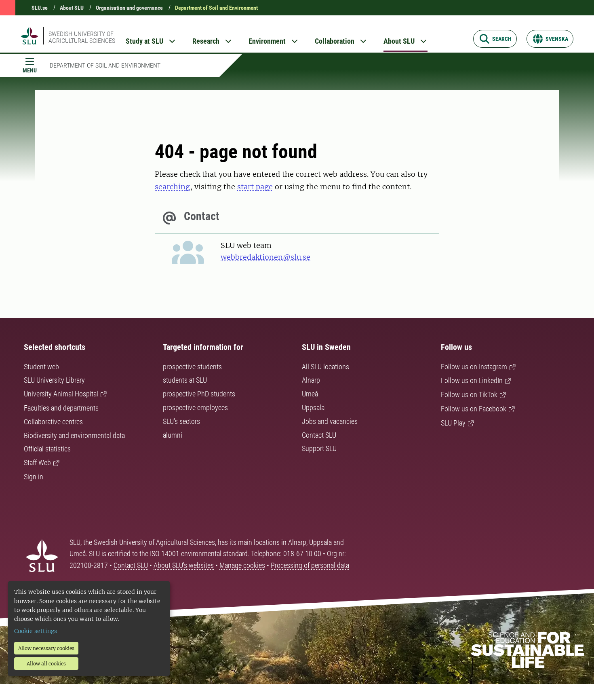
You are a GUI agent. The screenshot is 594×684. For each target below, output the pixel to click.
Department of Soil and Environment (216, 7)
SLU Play (453, 423)
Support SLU (319, 448)
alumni (172, 435)
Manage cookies (242, 565)
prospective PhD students (199, 394)
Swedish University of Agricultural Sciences (81, 37)
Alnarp (311, 380)
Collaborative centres (53, 421)
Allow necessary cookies (46, 648)
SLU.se (40, 7)
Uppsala (313, 407)
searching (172, 186)
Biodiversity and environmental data (74, 435)
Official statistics (47, 449)
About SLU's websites (184, 565)
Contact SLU (319, 435)
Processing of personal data (310, 565)
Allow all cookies (46, 664)
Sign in (33, 476)
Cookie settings (35, 631)
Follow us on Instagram (474, 366)
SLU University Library (54, 380)
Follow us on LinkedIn (472, 380)
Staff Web (37, 462)
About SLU (72, 7)
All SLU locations (325, 366)
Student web (41, 366)
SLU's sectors (181, 421)
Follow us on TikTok (469, 394)
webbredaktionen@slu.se (265, 257)
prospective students (192, 366)
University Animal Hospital (61, 394)
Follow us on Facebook (473, 408)
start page (255, 186)
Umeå (310, 394)
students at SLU (185, 380)
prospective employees (195, 407)
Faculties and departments (61, 408)
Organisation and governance (129, 7)
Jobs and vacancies (330, 421)
